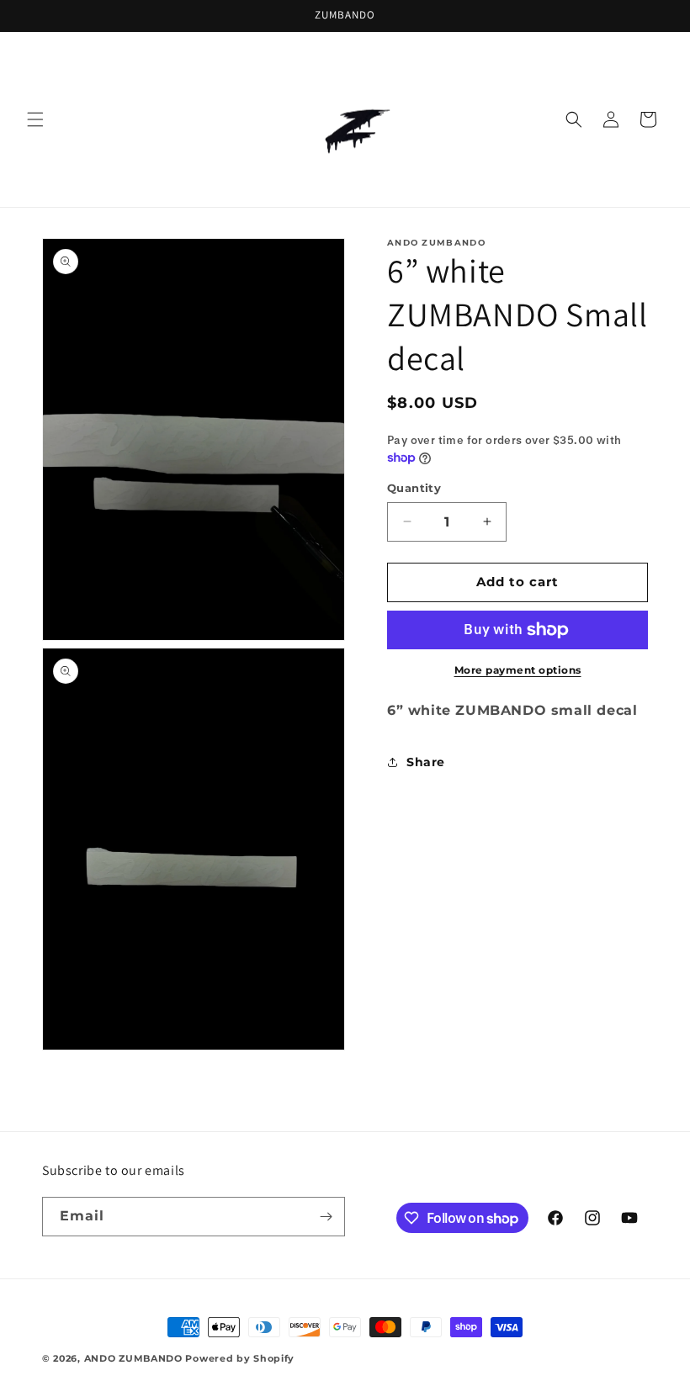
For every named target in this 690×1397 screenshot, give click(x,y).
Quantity (414, 488)
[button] (35, 119)
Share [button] (425, 762)
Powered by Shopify (240, 1358)
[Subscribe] (325, 1216)
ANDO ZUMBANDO (135, 1358)
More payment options (517, 670)
